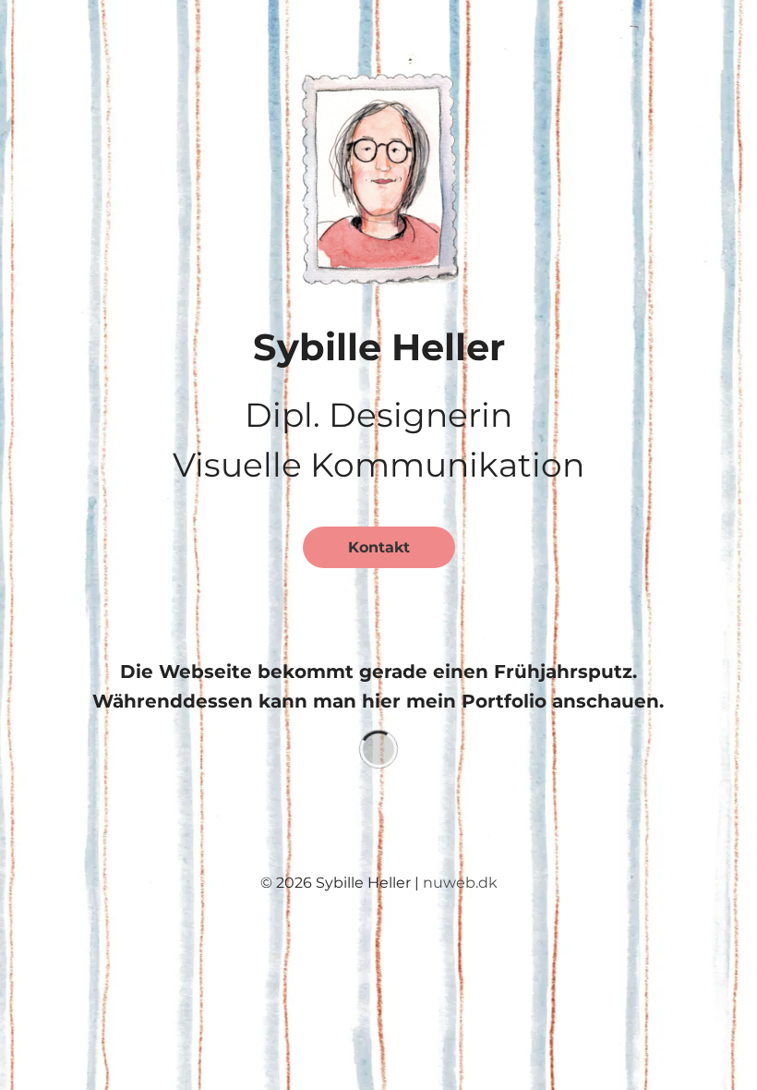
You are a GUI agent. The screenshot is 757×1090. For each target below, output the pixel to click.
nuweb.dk (460, 882)
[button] (379, 174)
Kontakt (379, 547)
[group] (378, 749)
